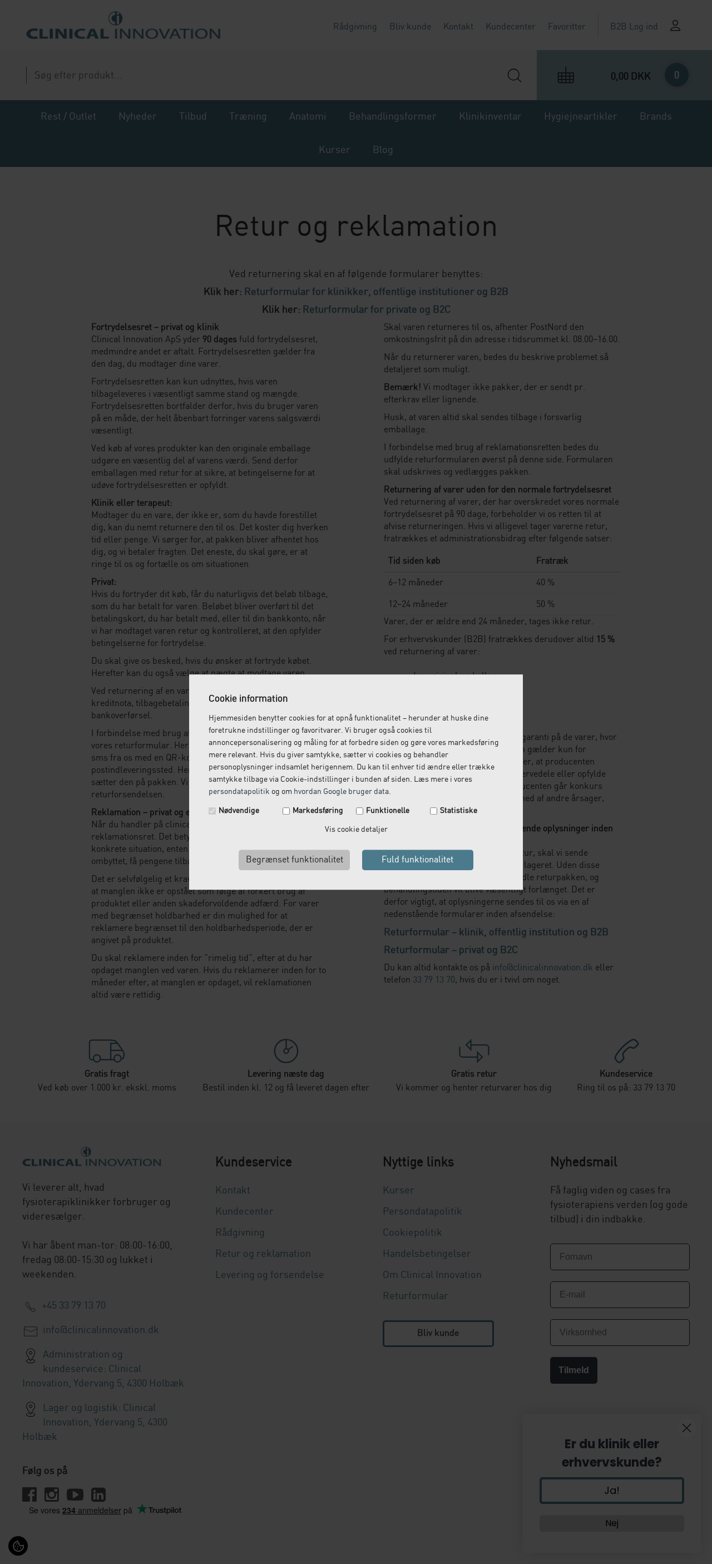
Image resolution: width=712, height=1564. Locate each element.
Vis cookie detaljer (356, 829)
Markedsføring (318, 811)
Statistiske (458, 811)
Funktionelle (387, 811)
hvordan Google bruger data (341, 792)
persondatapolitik (239, 792)
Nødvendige (239, 811)
